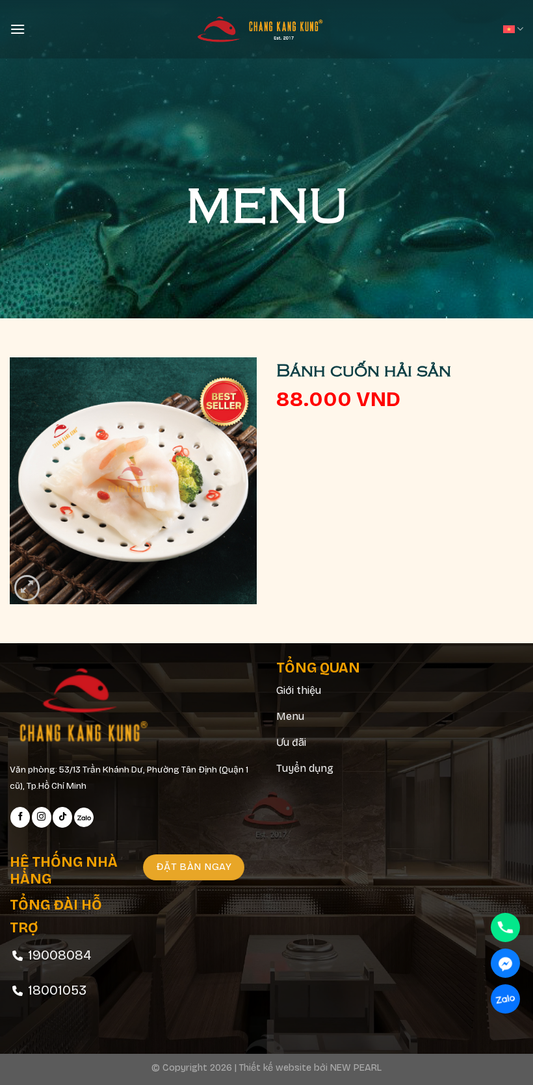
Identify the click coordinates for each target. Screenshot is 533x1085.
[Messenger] (505, 963)
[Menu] (17, 29)
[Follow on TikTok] (62, 817)
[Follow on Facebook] (20, 817)
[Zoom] (27, 588)
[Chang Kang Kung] (266, 29)
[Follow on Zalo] (84, 817)
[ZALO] (505, 999)
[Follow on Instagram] (41, 817)
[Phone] (505, 927)
